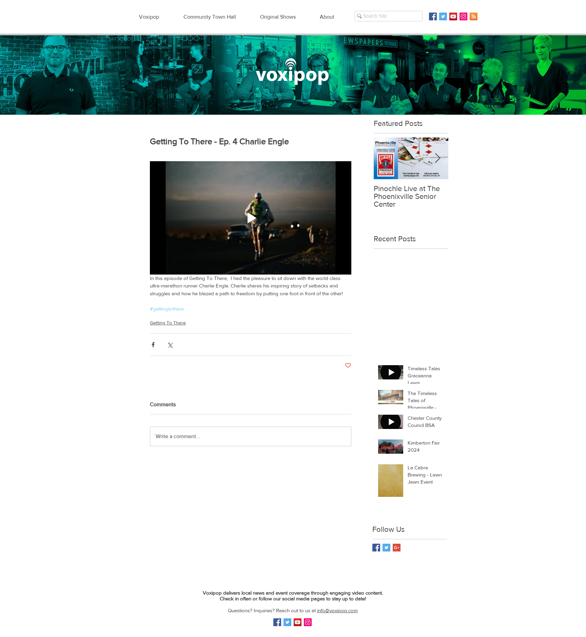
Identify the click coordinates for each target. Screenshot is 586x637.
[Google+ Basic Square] (397, 547)
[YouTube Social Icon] (453, 16)
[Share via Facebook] (153, 344)
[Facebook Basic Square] (433, 16)
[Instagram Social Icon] (463, 16)
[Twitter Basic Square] (443, 16)
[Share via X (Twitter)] (170, 344)
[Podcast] (473, 16)
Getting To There (168, 322)
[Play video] (250, 218)
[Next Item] (437, 158)
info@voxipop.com (337, 610)
